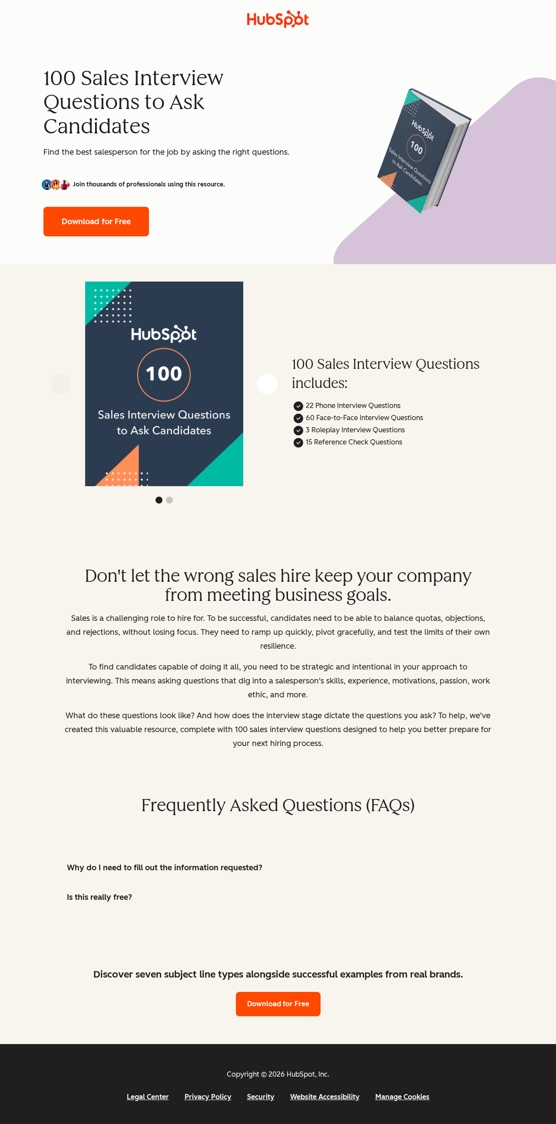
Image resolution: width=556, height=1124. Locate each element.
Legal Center (148, 1097)
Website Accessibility (325, 1097)
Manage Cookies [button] (402, 1097)
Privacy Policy (208, 1097)
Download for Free (96, 221)
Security (261, 1097)
